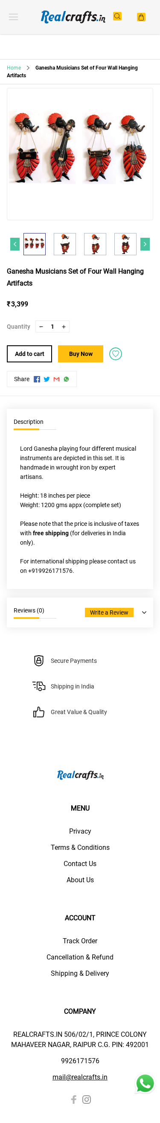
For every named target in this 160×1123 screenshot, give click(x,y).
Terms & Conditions (80, 847)
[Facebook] (73, 1099)
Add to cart (29, 353)
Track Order (80, 941)
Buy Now (81, 353)
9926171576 (80, 1061)
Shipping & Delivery (80, 973)
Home (14, 68)
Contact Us (80, 864)
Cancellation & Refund (80, 957)
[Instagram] (86, 1099)
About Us (80, 880)
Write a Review (109, 612)
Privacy (80, 831)
